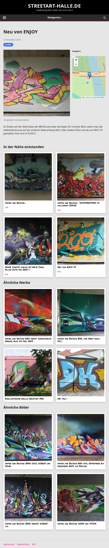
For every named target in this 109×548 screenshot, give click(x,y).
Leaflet (87, 97)
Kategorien (54, 17)
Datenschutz (23, 544)
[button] (89, 75)
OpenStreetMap (99, 97)
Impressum (8, 544)
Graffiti (8, 44)
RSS (34, 544)
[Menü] (4, 17)
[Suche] (104, 17)
